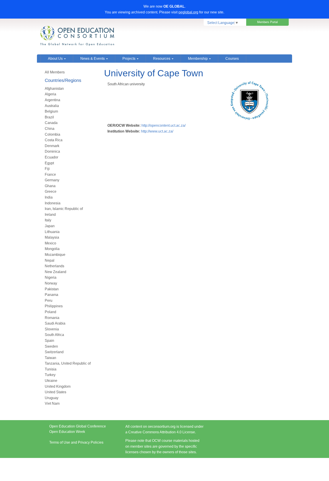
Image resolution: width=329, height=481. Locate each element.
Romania (52, 318)
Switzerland (54, 352)
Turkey (50, 375)
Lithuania (52, 232)
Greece (50, 191)
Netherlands (54, 266)
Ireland (50, 214)
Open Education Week (67, 432)
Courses (232, 58)
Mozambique (55, 255)
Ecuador (51, 157)
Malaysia (52, 237)
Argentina (52, 100)
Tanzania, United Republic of (68, 363)
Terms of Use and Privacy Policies (76, 442)
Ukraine (51, 381)
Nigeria (50, 277)
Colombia (52, 134)
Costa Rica (53, 140)
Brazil (49, 117)
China (49, 128)
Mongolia (52, 249)
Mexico (50, 243)
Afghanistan (54, 88)
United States (55, 392)
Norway (51, 283)
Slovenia (52, 329)
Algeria (50, 94)
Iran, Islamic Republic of (64, 209)
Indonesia (52, 203)
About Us (56, 58)
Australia (52, 106)
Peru (48, 300)
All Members (55, 72)
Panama (51, 295)
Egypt (49, 163)
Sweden (51, 346)
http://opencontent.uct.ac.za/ (163, 125)
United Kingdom (57, 386)
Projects (129, 58)
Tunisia (50, 369)
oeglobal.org (188, 12)
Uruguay (51, 398)
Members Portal (267, 22)
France (50, 174)
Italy (48, 220)
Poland (50, 312)
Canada (51, 123)
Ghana (50, 186)
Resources (162, 58)
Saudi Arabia (55, 323)
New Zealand (55, 272)
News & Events (93, 58)
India (49, 197)
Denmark (52, 146)
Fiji (47, 169)
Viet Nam (52, 403)
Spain (49, 340)
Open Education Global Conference (77, 426)
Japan (50, 226)
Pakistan (52, 289)
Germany (52, 180)
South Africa (54, 335)
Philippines (54, 306)
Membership (198, 58)
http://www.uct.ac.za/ (157, 131)
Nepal (49, 260)
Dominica (52, 151)
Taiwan (50, 358)
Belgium (51, 111)
